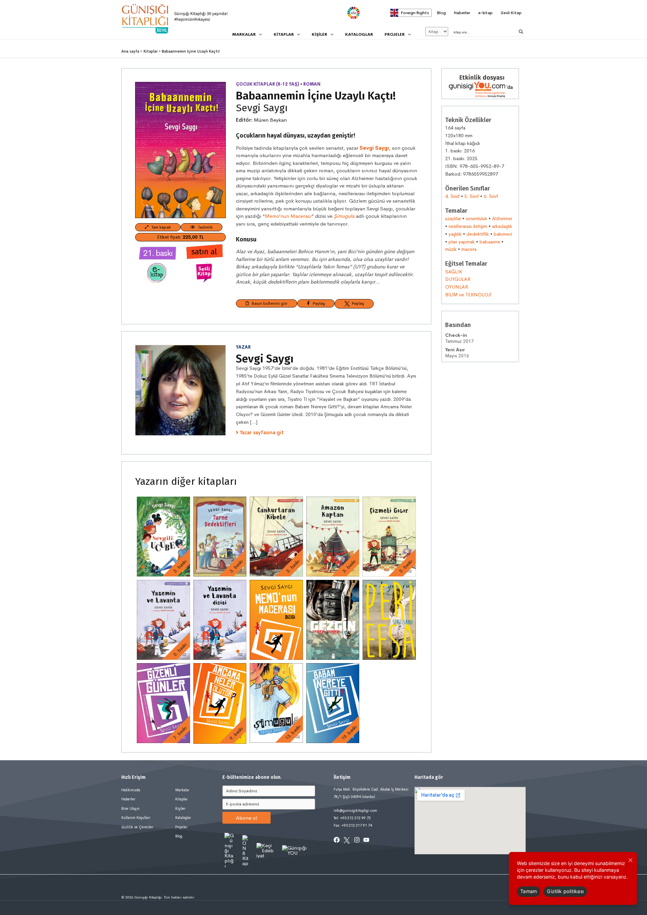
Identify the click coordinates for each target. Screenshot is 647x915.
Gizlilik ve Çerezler (137, 827)
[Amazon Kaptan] (333, 537)
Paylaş (317, 303)
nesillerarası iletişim (468, 226)
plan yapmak (462, 242)
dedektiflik (477, 234)
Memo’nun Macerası (288, 216)
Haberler (128, 799)
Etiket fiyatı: (180, 237)
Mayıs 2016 (457, 353)
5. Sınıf (471, 196)
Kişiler (180, 808)
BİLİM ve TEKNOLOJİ (468, 295)
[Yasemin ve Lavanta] (163, 620)
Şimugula (344, 216)
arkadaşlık (502, 226)
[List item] (337, 840)
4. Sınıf (452, 196)
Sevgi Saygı (262, 108)
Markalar (182, 790)
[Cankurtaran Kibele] (276, 537)
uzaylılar (453, 218)
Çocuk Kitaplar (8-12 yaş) (267, 84)
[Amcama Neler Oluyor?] (220, 703)
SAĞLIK (453, 272)
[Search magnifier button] (521, 31)
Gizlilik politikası (565, 891)
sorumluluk (476, 218)
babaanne (490, 242)
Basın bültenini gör (268, 303)
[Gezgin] (333, 619)
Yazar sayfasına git (262, 432)
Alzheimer (502, 218)
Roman (311, 84)
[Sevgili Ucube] (163, 536)
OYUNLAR (456, 287)
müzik (451, 249)
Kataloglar (183, 817)
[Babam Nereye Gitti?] (333, 703)
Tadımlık (204, 227)
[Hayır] (630, 860)
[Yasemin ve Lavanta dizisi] (220, 619)
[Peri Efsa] (389, 619)
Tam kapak (160, 227)
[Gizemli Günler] (163, 703)
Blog (178, 836)
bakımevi (503, 234)
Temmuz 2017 (459, 338)
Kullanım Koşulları (135, 817)
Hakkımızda (130, 790)
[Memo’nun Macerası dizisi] (276, 619)
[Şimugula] (276, 703)
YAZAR (243, 347)
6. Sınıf (491, 196)
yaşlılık (455, 234)
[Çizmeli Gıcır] (389, 537)
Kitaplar (181, 799)
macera (468, 249)
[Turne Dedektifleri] (220, 536)
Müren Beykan (270, 120)
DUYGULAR (457, 279)
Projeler (181, 827)
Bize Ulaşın (130, 808)
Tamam (528, 891)
